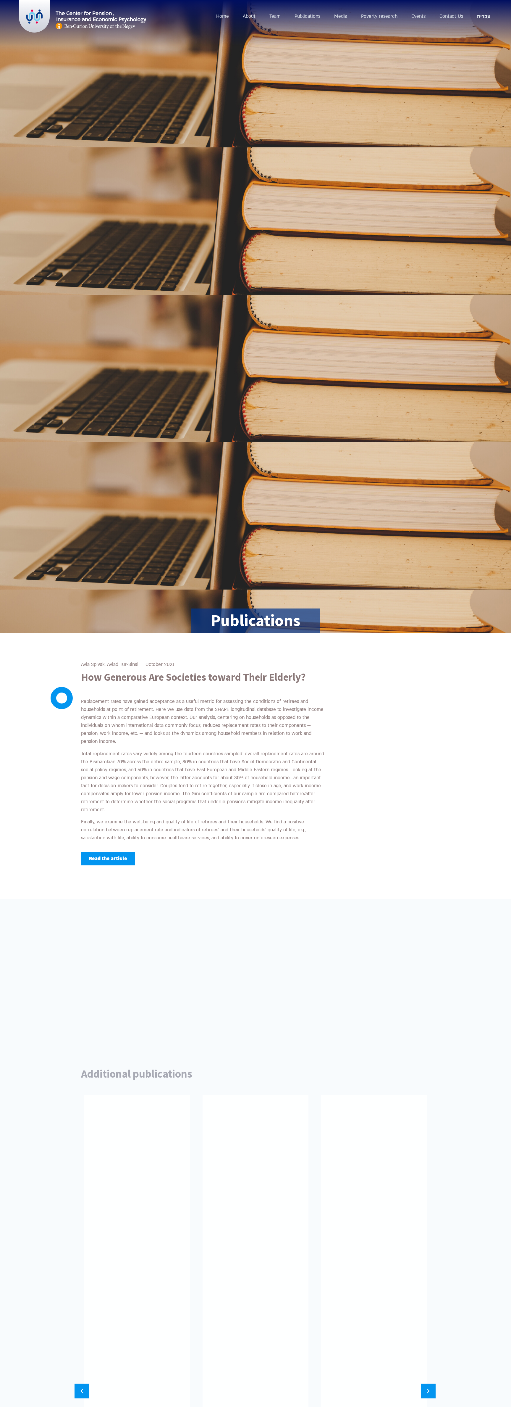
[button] (428, 1391)
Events (418, 16)
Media (340, 16)
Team (275, 16)
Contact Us (451, 16)
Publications (307, 16)
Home (222, 16)
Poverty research (379, 16)
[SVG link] (101, 20)
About (249, 16)
